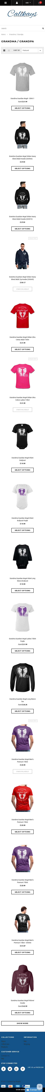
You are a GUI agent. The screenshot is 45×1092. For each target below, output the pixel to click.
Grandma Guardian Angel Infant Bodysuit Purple (22, 519)
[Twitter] (10, 1069)
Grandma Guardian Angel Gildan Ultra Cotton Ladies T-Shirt (22, 399)
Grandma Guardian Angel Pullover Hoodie (22, 1002)
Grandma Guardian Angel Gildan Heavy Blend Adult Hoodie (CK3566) (22, 157)
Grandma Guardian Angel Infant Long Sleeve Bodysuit (22, 580)
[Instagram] (16, 1069)
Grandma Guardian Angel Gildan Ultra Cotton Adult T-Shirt (22, 338)
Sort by (17, 50)
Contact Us (35, 1090)
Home (3, 34)
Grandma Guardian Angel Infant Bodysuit (22, 459)
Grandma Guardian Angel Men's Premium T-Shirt (23, 760)
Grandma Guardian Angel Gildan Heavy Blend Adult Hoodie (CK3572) (22, 218)
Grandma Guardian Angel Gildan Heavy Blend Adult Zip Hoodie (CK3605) (22, 278)
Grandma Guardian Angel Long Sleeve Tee (23, 700)
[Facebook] (3, 1069)
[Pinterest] (22, 1069)
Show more (22, 1023)
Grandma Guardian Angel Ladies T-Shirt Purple (22, 640)
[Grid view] (4, 50)
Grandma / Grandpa (16, 34)
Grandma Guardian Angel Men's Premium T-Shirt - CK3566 (23, 941)
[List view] (9, 50)
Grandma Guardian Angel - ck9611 (22, 98)
